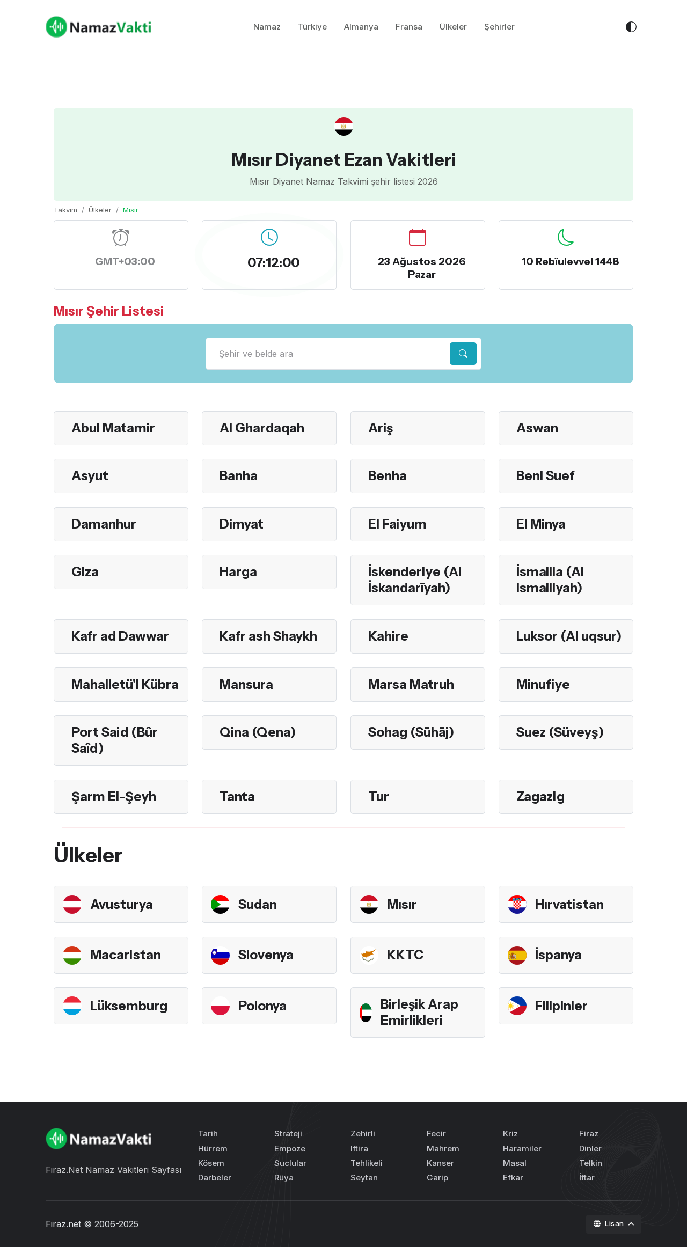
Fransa (409, 26)
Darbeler (214, 1177)
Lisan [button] (615, 1223)
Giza (85, 572)
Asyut (89, 475)
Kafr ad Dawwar (120, 636)
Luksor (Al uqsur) (569, 636)
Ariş (380, 428)
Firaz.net (63, 1224)
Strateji (288, 1133)
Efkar (513, 1177)
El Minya (541, 524)
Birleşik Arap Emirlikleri (419, 1012)
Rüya (284, 1177)
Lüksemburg (128, 1006)
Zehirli (362, 1133)
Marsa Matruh (411, 684)
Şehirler (499, 26)
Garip (437, 1177)
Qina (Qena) (258, 732)
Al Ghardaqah (262, 428)
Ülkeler (453, 26)
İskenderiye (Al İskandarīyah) (415, 580)
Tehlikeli (366, 1163)
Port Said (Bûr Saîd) (114, 740)
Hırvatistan (569, 904)
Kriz (510, 1133)
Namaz (267, 26)
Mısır (402, 904)
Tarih (208, 1133)
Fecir (436, 1133)
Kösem (211, 1163)
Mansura (246, 684)
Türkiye (312, 26)
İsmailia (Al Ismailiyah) (550, 580)
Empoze (289, 1148)
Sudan (257, 904)
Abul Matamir (113, 428)
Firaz (588, 1133)
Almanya (361, 26)
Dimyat (242, 524)
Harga (238, 572)
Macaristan (125, 955)
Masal (515, 1163)
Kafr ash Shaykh (268, 636)
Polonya (262, 1006)
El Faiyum (397, 524)
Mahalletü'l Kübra (125, 684)
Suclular (290, 1163)
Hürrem (213, 1148)
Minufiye (543, 684)
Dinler (590, 1148)
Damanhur (103, 524)
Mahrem (443, 1148)
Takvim (65, 210)
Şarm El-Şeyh (113, 796)
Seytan (364, 1177)
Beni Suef (545, 475)
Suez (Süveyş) (560, 732)
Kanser (440, 1163)
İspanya (558, 955)
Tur (378, 796)
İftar (587, 1177)
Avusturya (121, 904)
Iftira (359, 1148)
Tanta (237, 796)
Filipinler (561, 1006)
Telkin (590, 1163)
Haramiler (522, 1148)
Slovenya (266, 955)
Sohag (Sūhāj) (411, 732)
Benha (387, 475)
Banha (239, 475)
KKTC (405, 955)
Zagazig (540, 796)
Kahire (388, 636)
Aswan (537, 428)
